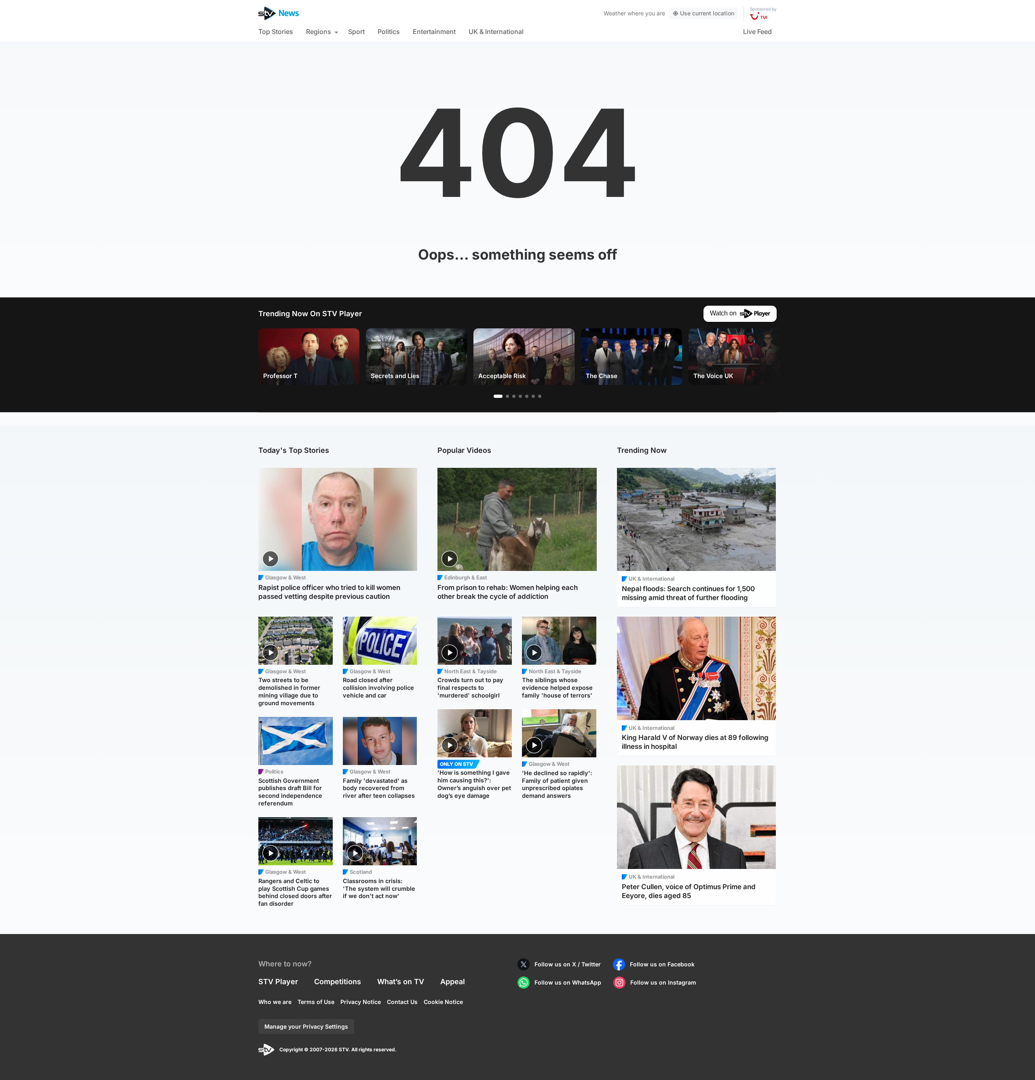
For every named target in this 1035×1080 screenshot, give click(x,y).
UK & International (496, 31)
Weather (615, 13)
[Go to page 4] (520, 396)
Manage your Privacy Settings (306, 1026)
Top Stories (275, 31)
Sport (356, 31)
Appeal (452, 981)
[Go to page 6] (533, 396)
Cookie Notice (443, 1001)
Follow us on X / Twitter (567, 964)
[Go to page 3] (513, 396)
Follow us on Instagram (663, 982)
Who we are (274, 1001)
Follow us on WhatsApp (567, 982)
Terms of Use (316, 1001)
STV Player (278, 981)
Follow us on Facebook (662, 964)
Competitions (337, 981)
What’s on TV (400, 981)
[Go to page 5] (526, 396)
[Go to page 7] (539, 396)
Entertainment (434, 31)
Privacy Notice (360, 1001)
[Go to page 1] (498, 396)
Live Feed (757, 31)
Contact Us (402, 1001)
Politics (389, 31)
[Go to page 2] (507, 396)
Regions (318, 31)
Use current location (707, 13)
